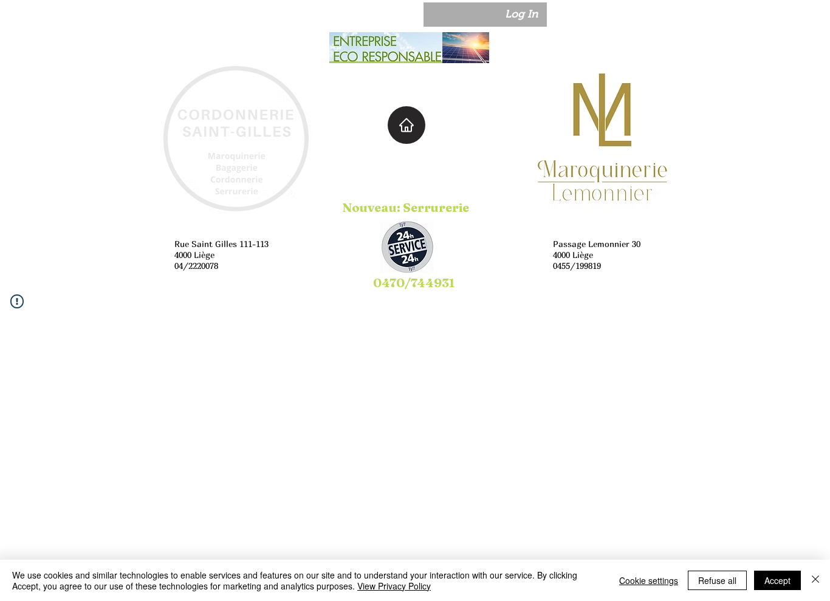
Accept (777, 580)
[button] (589, 14)
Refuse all (717, 580)
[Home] (406, 125)
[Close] (815, 580)
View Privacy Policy (394, 586)
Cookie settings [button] (648, 580)
